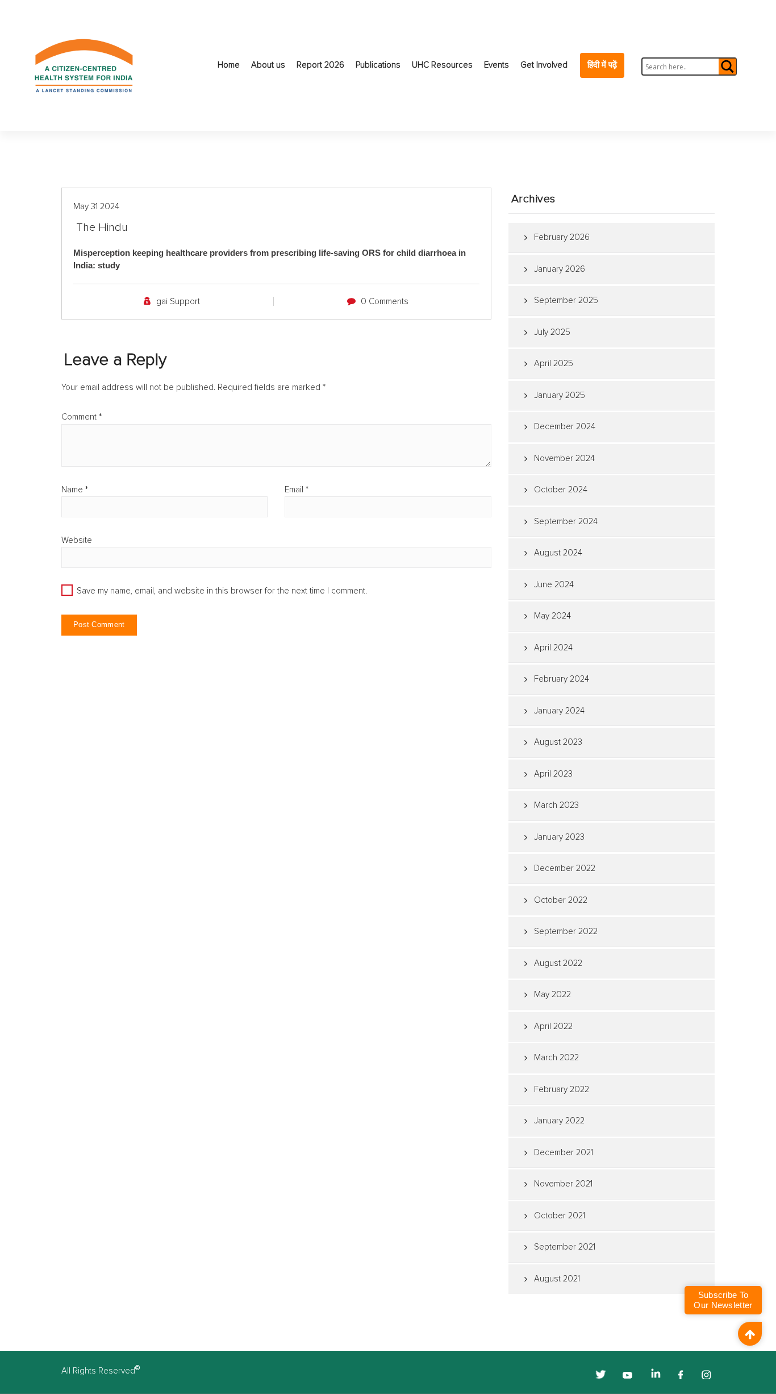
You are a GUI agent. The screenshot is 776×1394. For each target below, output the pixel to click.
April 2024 (553, 648)
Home (229, 65)
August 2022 (558, 963)
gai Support (178, 301)
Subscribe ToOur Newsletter (723, 1300)
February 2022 (561, 1089)
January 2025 (559, 395)
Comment (81, 417)
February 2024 (561, 679)
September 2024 (566, 521)
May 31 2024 (96, 206)
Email (296, 490)
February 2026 (562, 237)
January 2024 (559, 711)
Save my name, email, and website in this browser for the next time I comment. (222, 591)
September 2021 (564, 1247)
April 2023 (553, 774)
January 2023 (559, 837)
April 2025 (553, 363)
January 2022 (559, 1121)
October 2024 (560, 490)
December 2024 (564, 426)
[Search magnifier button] (727, 66)
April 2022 (553, 1026)
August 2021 (557, 1279)
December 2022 (564, 868)
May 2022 (552, 994)
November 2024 (564, 458)
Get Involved (544, 65)
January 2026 (559, 269)
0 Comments (384, 301)
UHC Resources (442, 65)
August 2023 (558, 742)
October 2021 (559, 1216)
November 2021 (563, 1184)
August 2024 (558, 553)
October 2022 (560, 900)
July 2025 (552, 332)
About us (268, 65)
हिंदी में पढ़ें (602, 65)
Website (76, 540)
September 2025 (566, 300)
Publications (378, 65)
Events (496, 65)
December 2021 (563, 1152)
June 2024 (554, 584)
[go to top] (750, 1334)
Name (74, 490)
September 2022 (566, 931)
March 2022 (556, 1057)
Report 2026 (320, 65)
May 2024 (552, 616)
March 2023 (556, 805)
